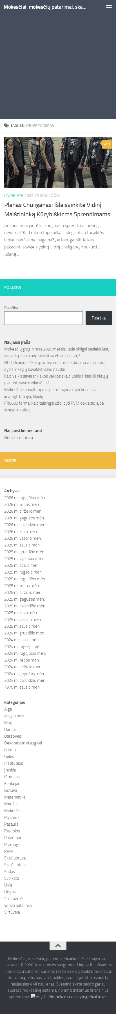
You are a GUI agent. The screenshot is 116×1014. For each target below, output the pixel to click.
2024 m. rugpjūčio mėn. (25, 653)
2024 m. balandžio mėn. (25, 680)
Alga (8, 709)
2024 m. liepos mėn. (22, 660)
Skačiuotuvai (15, 858)
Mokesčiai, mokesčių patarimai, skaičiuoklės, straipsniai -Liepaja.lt (45, 7)
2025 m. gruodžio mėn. (24, 551)
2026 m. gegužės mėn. (24, 518)
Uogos (10, 891)
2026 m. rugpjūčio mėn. (25, 497)
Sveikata (11, 878)
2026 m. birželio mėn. (23, 511)
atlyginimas (14, 715)
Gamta (10, 749)
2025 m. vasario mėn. (23, 619)
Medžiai (11, 803)
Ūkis (8, 885)
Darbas (10, 729)
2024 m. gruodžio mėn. (24, 633)
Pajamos (11, 817)
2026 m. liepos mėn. (22, 504)
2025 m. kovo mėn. (21, 612)
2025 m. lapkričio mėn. (24, 558)
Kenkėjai (11, 783)
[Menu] (109, 7)
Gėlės (9, 756)
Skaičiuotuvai (15, 864)
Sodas (9, 871)
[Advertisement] (58, 61)
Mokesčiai (13, 810)
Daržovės (12, 736)
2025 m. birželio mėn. (23, 592)
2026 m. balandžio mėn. (25, 524)
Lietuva (10, 790)
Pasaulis (11, 824)
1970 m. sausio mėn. (22, 687)
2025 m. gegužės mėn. (24, 599)
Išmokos (12, 776)
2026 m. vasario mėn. (23, 538)
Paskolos (12, 831)
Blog (8, 722)
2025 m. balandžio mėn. (25, 606)
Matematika (14, 797)
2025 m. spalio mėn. (21, 565)
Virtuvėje (12, 912)
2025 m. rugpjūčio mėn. (25, 578)
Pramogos (13, 844)
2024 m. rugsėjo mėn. (23, 646)
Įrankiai (10, 770)
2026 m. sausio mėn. (22, 545)
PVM (8, 851)
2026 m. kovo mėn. (21, 531)
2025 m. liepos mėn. (22, 585)
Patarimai (13, 195)
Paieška (11, 307)
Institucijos (13, 763)
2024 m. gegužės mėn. (24, 673)
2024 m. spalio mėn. (21, 639)
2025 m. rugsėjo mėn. (23, 572)
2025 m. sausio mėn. (22, 626)
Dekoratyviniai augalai (23, 743)
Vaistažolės (14, 898)
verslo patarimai (18, 905)
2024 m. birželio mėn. (23, 666)
